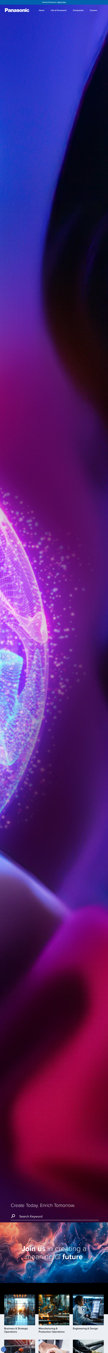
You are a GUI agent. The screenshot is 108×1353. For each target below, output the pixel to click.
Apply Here (62, 2)
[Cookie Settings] (3, 1349)
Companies (78, 10)
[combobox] (57, 1216)
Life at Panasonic (59, 10)
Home (41, 10)
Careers (93, 10)
